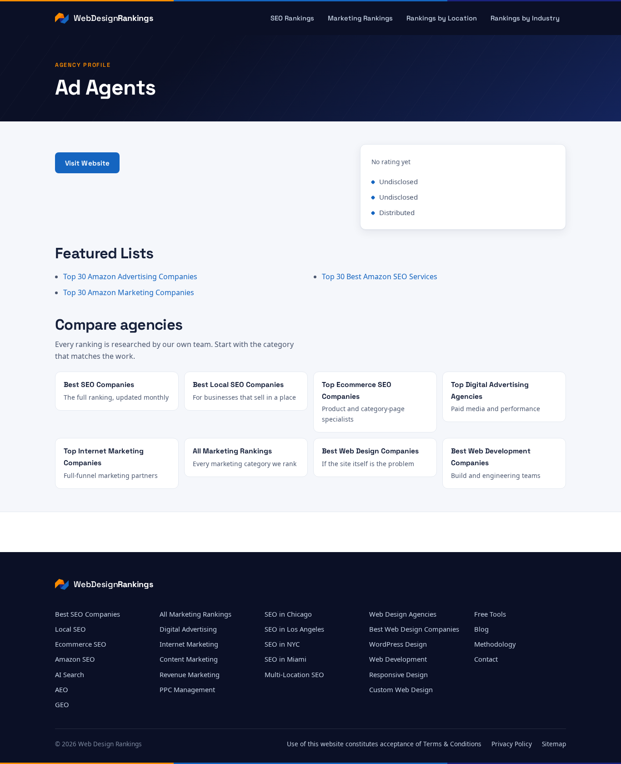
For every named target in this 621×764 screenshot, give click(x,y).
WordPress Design (398, 643)
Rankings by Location (441, 18)
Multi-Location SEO (294, 674)
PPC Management (187, 689)
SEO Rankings (292, 18)
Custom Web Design (401, 689)
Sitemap (554, 743)
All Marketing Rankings (195, 613)
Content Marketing (189, 658)
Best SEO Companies (87, 613)
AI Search (69, 674)
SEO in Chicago (288, 613)
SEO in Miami (285, 658)
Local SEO (70, 628)
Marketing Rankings (360, 18)
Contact (486, 658)
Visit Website (87, 163)
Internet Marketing (189, 643)
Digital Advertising (188, 628)
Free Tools (490, 613)
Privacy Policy (511, 743)
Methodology (495, 643)
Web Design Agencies (402, 613)
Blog (481, 628)
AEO (61, 689)
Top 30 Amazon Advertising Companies (130, 276)
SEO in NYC (282, 643)
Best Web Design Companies (414, 628)
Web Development (398, 658)
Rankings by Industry (525, 18)
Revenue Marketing (190, 674)
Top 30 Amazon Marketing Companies (128, 292)
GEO (62, 704)
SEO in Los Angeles (294, 628)
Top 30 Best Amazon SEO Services (379, 276)
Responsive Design (398, 674)
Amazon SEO (75, 658)
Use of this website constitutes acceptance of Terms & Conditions (384, 743)
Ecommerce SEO (80, 643)
